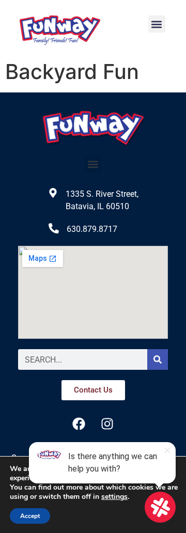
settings (114, 496)
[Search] (157, 359)
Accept (30, 516)
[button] (156, 24)
